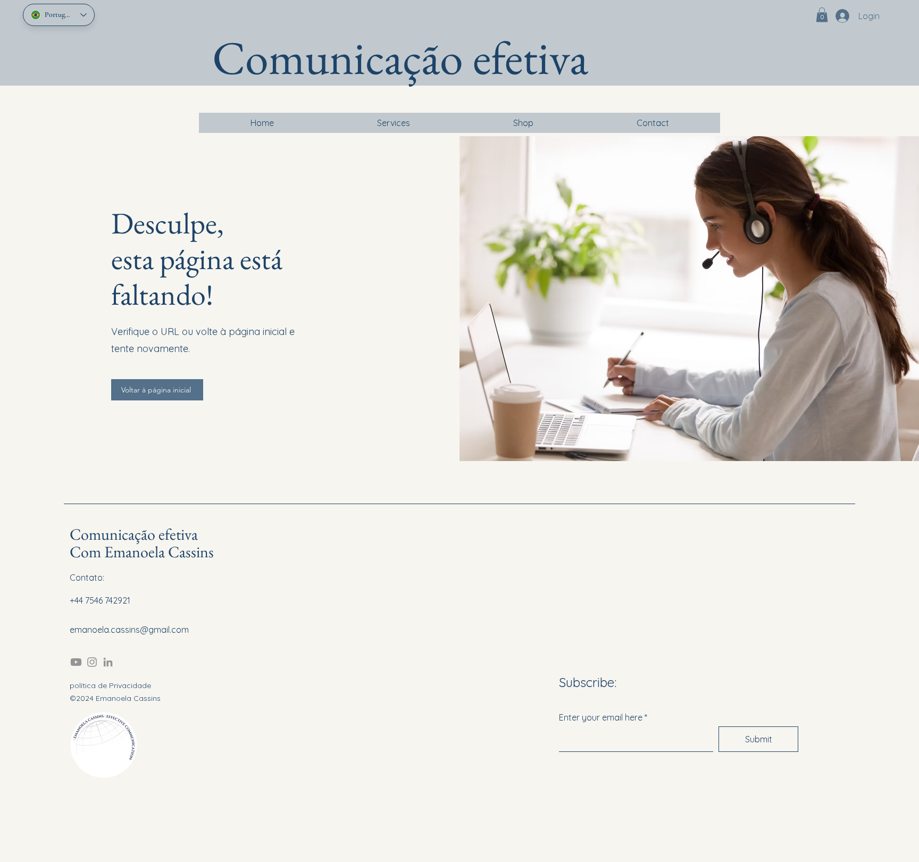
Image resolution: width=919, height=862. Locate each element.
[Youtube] (76, 662)
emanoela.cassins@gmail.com (129, 629)
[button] (822, 14)
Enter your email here (600, 717)
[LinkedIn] (108, 662)
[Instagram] (92, 662)
